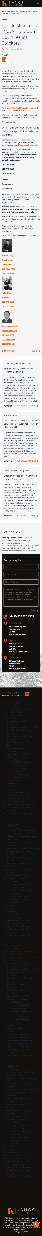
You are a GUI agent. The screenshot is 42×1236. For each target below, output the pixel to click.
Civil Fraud (15, 760)
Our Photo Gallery (14, 786)
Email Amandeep (9, 330)
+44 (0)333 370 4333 (21, 616)
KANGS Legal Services (16, 757)
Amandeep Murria (14, 49)
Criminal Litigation (19, 766)
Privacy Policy (12, 789)
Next (35, 351)
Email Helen (7, 297)
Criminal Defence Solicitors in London (22, 727)
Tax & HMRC (16, 780)
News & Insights (12, 11)
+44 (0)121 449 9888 (17, 634)
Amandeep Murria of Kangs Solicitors (18, 108)
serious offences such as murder (24, 145)
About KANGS (12, 703)
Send (33, 610)
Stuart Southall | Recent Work (19, 798)
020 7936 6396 (8, 306)
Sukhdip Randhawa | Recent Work (21, 801)
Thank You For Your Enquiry (18, 804)
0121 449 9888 (8, 302)
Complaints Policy (14, 712)
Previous (9, 351)
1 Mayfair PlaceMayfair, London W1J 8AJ (16, 646)
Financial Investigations (21, 769)
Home (4, 11)
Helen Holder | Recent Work (18, 742)
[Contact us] (36, 1224)
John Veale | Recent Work (17, 754)
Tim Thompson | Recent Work (19, 813)
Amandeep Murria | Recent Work (20, 709)
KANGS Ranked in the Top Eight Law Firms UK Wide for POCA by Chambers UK (21, 423)
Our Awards (11, 783)
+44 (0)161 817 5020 (17, 669)
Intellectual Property (20, 775)
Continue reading (26, 405)
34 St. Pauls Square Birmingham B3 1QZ (17, 629)
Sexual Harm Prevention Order (19, 792)
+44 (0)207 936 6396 (18, 651)
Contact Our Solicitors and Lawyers (21, 715)
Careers (14, 706)
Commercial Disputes (20, 763)
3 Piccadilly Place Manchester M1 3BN (16, 663)
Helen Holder (7, 293)
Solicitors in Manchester (16, 795)
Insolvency (15, 772)
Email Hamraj (7, 260)
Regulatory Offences (20, 777)
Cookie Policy (12, 718)
